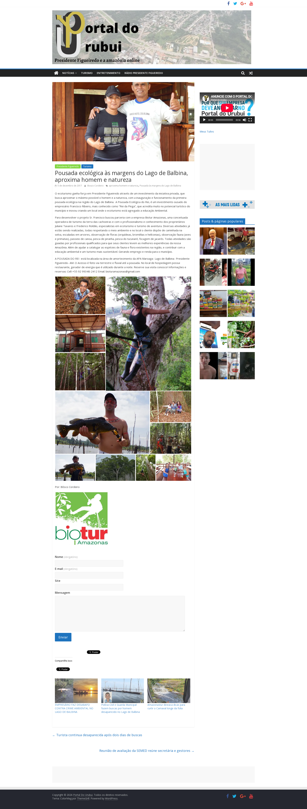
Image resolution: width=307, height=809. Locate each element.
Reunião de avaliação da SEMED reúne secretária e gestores (146, 750)
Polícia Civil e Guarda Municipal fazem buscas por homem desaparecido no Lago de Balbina (120, 708)
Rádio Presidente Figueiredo (144, 73)
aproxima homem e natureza (123, 185)
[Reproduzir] (204, 120)
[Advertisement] (227, 167)
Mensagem (62, 593)
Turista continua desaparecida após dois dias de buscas (97, 735)
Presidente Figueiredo (68, 166)
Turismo (87, 73)
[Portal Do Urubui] (56, 73)
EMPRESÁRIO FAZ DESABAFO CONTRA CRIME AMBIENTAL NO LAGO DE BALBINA (74, 708)
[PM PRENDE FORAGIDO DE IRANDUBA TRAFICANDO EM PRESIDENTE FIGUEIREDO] (213, 367)
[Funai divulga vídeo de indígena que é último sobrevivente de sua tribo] (241, 336)
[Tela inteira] (250, 120)
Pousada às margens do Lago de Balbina (160, 185)
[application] (227, 107)
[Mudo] (244, 120)
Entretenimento (108, 73)
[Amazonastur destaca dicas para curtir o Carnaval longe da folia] (168, 690)
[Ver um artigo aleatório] (251, 73)
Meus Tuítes (207, 131)
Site (57, 581)
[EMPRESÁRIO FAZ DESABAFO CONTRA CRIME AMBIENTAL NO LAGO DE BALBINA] (76, 690)
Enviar (63, 637)
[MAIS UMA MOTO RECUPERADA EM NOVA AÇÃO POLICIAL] (213, 274)
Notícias (68, 73)
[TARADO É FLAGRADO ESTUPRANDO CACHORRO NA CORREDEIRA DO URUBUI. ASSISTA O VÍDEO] (241, 367)
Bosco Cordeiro (95, 185)
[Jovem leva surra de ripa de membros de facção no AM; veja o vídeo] (241, 274)
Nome (66, 557)
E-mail (66, 569)
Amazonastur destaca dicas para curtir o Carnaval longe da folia (166, 706)
